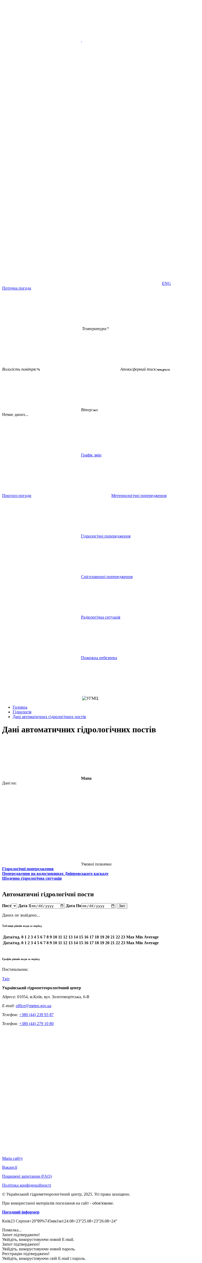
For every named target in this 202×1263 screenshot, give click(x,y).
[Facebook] (121, 202)
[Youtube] (41, 243)
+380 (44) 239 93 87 (36, 1014)
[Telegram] (41, 283)
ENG (166, 283)
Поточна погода (16, 288)
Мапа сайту (12, 1158)
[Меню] (81, 40)
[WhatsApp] (121, 283)
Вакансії (9, 1167)
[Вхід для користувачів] (41, 202)
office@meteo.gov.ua (33, 1005)
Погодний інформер (20, 1212)
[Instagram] (121, 243)
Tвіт (6, 979)
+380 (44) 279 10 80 (36, 1023)
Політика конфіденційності (26, 1185)
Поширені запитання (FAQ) (27, 1176)
